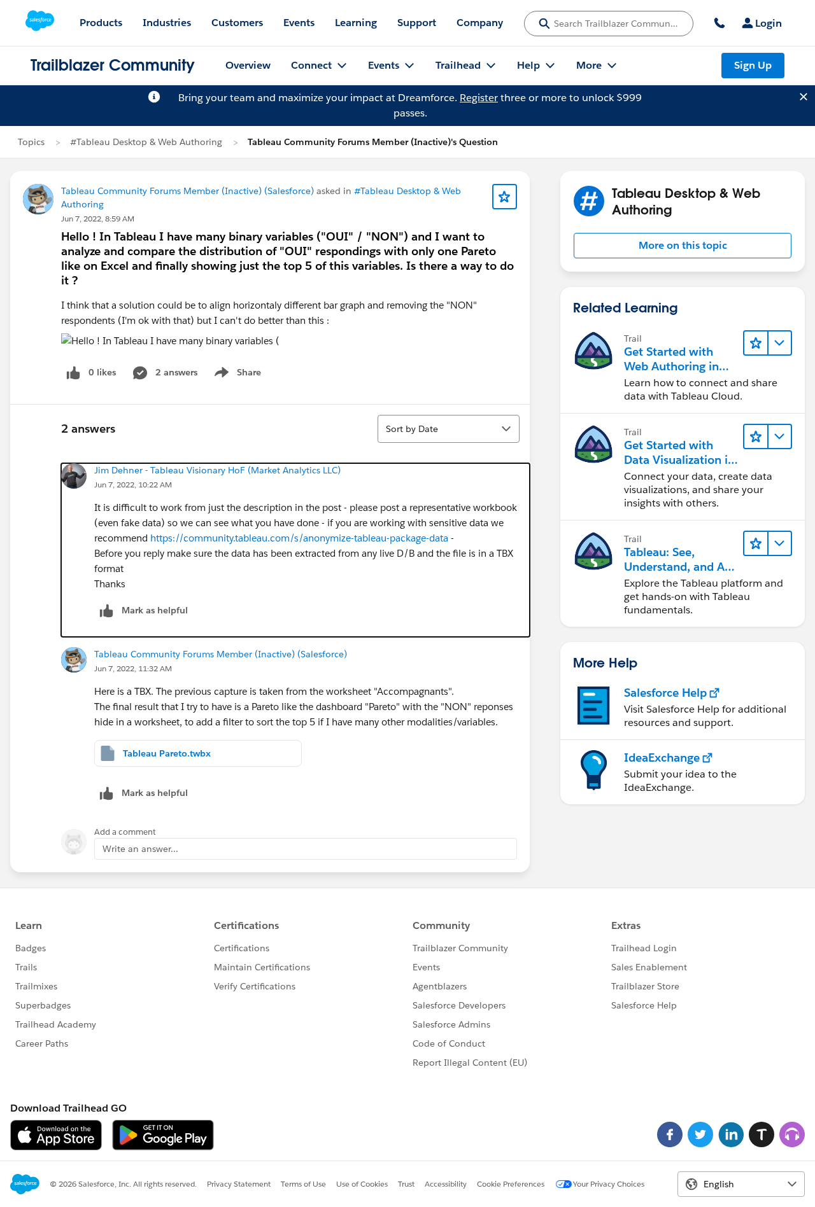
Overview (248, 65)
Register (479, 97)
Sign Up (753, 65)
